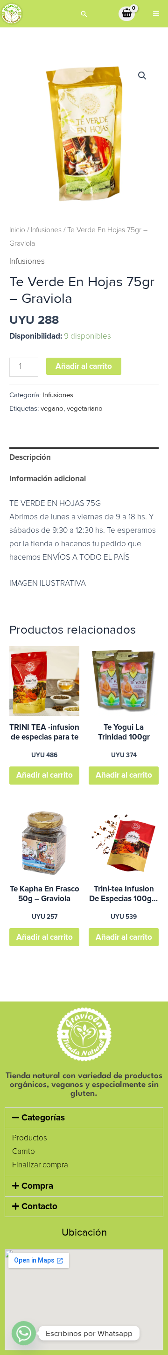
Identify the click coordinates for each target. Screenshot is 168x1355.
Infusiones (46, 230)
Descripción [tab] (30, 457)
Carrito (23, 1152)
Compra (37, 1186)
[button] (84, 14)
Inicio (17, 230)
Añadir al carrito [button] (44, 775)
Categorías (43, 1118)
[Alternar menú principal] (156, 13)
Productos (29, 1138)
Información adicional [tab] (47, 479)
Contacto (39, 1206)
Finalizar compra (40, 1165)
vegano (52, 408)
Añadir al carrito (84, 366)
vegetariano (85, 408)
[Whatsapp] (24, 1333)
